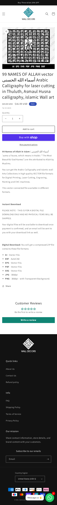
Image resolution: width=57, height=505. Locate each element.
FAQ (8, 400)
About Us (10, 369)
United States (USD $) (27, 479)
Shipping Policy (13, 407)
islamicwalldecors (24, 500)
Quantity (6, 113)
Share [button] (8, 286)
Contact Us (11, 375)
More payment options (29, 144)
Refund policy (12, 382)
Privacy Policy (12, 420)
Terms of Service (13, 414)
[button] (3, 14)
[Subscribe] (48, 459)
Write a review (28, 320)
